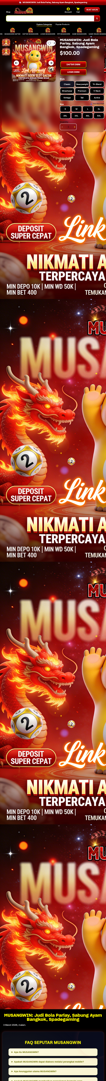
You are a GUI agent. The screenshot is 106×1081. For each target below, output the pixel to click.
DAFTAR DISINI (73, 64)
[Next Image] (51, 63)
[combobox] (50, 18)
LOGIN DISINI (73, 72)
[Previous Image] (16, 63)
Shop (8, 12)
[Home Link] (23, 10)
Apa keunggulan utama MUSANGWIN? (35, 1071)
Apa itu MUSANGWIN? (26, 1052)
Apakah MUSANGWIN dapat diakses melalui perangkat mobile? (49, 1061)
